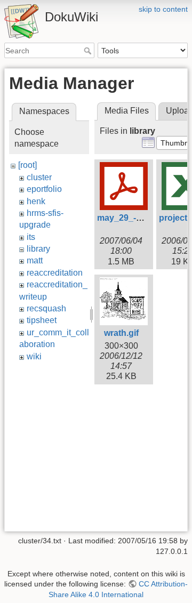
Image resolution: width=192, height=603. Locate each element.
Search (89, 50)
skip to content (163, 9)
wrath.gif (121, 332)
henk (36, 201)
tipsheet (42, 320)
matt (35, 260)
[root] (27, 165)
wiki (34, 356)
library (38, 248)
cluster (39, 177)
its (31, 237)
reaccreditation (55, 272)
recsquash (46, 308)
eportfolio (44, 189)
